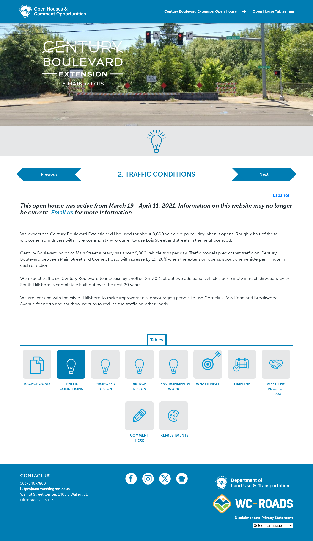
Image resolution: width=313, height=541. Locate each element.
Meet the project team (276, 389)
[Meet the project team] (276, 364)
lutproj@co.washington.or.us (45, 489)
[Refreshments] (173, 415)
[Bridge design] (139, 364)
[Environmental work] (173, 364)
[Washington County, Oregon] (53, 11)
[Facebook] (131, 478)
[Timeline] (242, 364)
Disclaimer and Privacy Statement (264, 518)
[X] (165, 478)
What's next (208, 384)
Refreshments (174, 435)
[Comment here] (139, 415)
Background (37, 384)
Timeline (241, 384)
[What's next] (207, 364)
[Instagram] (148, 478)
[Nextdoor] (182, 478)
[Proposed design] (105, 364)
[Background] (37, 364)
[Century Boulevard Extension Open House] (82, 63)
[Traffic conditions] (71, 364)
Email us (62, 212)
